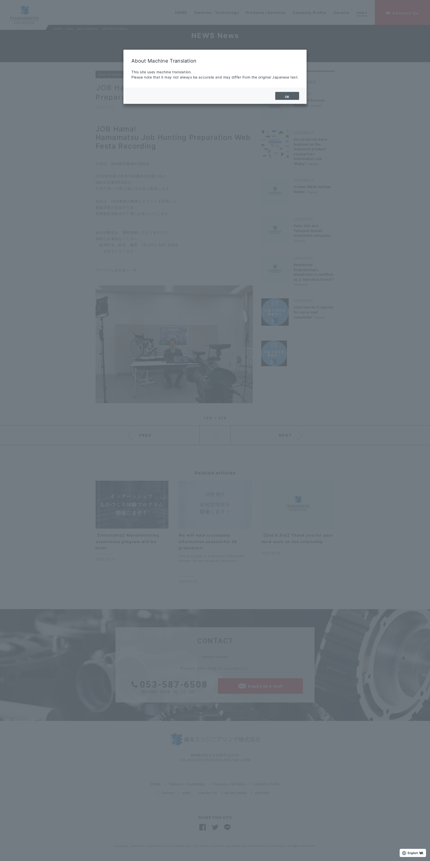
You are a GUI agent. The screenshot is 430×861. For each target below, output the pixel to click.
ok (287, 97)
